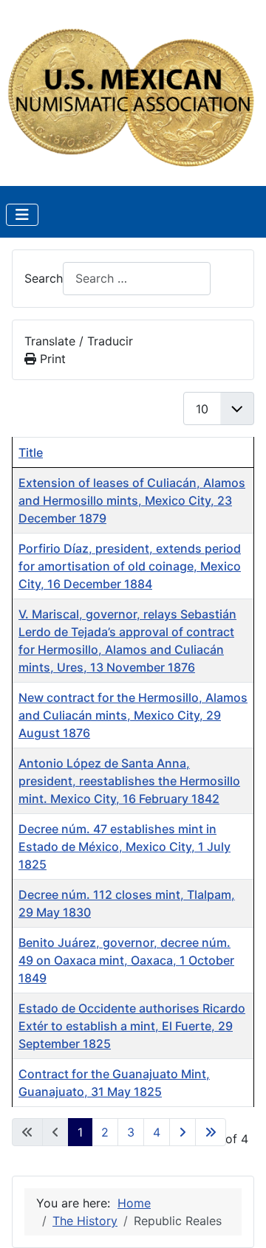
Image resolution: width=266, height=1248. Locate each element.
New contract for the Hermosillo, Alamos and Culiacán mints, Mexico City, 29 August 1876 (133, 715)
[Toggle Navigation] (22, 215)
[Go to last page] (210, 1132)
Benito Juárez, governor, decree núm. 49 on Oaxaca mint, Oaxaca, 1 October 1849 (126, 960)
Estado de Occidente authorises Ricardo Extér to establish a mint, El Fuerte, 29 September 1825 (131, 1026)
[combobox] (137, 278)
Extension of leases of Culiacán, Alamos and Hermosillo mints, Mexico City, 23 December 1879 (131, 500)
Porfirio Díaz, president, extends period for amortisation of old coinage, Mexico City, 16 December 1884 (129, 566)
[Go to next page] (182, 1132)
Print (51, 358)
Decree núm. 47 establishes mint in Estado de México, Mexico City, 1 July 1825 (124, 846)
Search (43, 278)
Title (30, 452)
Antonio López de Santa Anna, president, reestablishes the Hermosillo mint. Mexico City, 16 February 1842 (129, 781)
